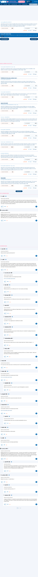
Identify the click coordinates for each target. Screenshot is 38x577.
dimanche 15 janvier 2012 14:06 (5, 440)
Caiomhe (3, 371)
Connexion (36, 1)
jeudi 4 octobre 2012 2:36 (7, 297)
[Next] (20, 508)
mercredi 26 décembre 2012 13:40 (9, 418)
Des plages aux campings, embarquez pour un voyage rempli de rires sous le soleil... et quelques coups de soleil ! (19, 35)
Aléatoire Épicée (14, 4)
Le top (19, 4)
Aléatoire (5, 4)
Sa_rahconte (3, 475)
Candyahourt (7, 316)
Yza (2, 196)
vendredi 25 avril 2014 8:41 (7, 329)
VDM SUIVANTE (34, 39)
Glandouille (3, 178)
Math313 (3, 427)
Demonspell (7, 295)
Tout (1, 4)
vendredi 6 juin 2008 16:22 (4, 251)
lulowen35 (3, 404)
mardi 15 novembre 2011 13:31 (5, 429)
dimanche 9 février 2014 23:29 (8, 497)
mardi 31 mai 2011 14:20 (7, 287)
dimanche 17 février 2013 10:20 (5, 477)
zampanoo (6, 495)
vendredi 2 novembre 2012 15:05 (5, 212)
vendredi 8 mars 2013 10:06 (8, 385)
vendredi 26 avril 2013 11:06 (8, 487)
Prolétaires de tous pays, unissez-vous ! (9, 78)
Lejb (5, 416)
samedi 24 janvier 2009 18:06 (5, 198)
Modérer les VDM (28, 1)
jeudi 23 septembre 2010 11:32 (5, 373)
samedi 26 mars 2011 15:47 (4, 396)
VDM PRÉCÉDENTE (4, 39)
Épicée (9, 4)
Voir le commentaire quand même (9, 278)
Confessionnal (24, 4)
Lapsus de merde (4, 103)
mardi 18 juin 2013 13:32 (7, 464)
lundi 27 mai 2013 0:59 (7, 307)
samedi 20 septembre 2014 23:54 (8, 340)
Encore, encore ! (19, 191)
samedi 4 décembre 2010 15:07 (8, 275)
